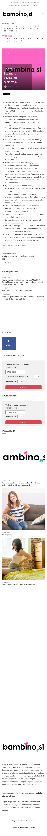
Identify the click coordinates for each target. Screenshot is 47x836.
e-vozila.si (29, 807)
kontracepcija (13, 2)
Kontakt (32, 827)
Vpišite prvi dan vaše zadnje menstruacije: (17, 406)
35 (5, 30)
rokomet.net (35, 802)
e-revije (34, 5)
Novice (6, 53)
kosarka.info (23, 802)
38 (12, 30)
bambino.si (26, 805)
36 (7, 30)
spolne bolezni (14, 5)
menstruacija (25, 2)
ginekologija (25, 5)
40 (17, 30)
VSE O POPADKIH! (7, 535)
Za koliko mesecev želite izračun (18, 376)
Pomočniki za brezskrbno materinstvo (17, 290)
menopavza (35, 2)
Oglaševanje (24, 827)
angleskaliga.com (9, 802)
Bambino (12, 87)
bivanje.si (16, 805)
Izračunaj (23, 387)
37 (10, 30)
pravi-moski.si (17, 807)
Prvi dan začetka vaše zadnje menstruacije (17, 366)
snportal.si (6, 805)
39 (14, 30)
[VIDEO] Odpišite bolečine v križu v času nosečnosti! (18, 585)
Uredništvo (15, 827)
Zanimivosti (13, 53)
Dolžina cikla (10, 381)
